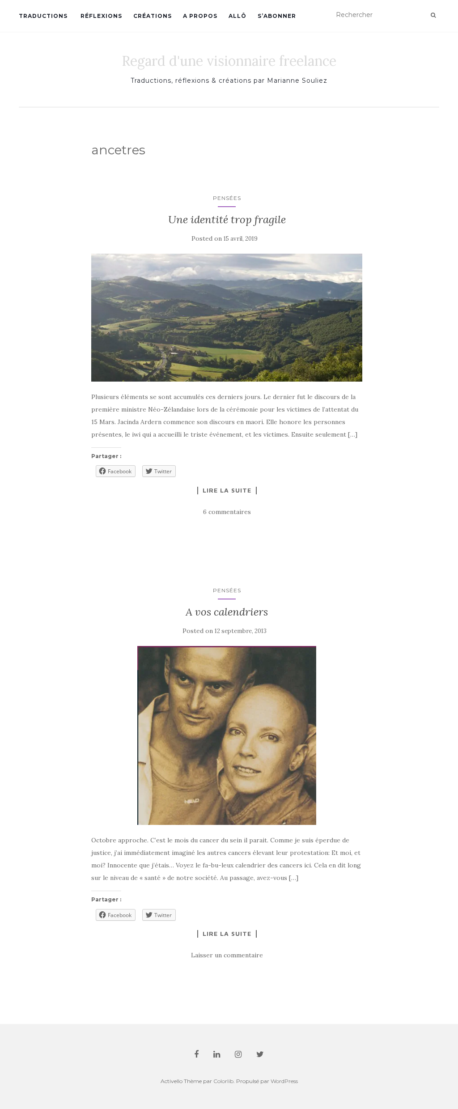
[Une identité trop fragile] (227, 317)
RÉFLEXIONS (100, 16)
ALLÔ (237, 16)
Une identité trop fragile (227, 219)
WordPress (284, 1081)
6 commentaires (227, 512)
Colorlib (223, 1081)
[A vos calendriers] (227, 735)
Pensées (227, 198)
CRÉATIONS (152, 16)
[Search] (433, 15)
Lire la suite (227, 490)
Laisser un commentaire (227, 955)
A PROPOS (200, 16)
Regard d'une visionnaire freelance (229, 61)
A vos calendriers (227, 612)
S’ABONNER (277, 16)
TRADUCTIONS (43, 16)
